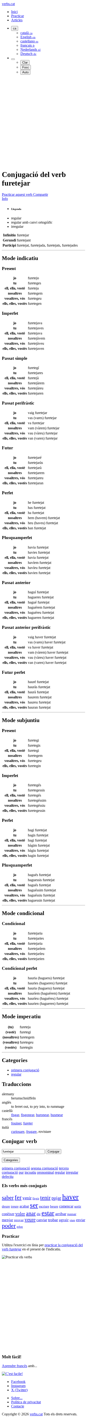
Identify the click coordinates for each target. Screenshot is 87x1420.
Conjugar (53, 1151)
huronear (42, 1115)
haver (70, 1197)
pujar (56, 1197)
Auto (25, 72)
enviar (80, 1220)
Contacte (17, 1406)
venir (27, 1197)
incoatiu (30, 1172)
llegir (35, 1198)
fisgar (15, 1115)
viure (72, 1220)
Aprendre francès (14, 1366)
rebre (20, 1226)
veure (30, 1219)
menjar (7, 1220)
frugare (31, 1132)
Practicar (17, 16)
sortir (77, 1206)
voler (20, 1213)
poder (9, 1225)
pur (21, 1172)
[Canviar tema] (13, 59)
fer (18, 1197)
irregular (72, 1172)
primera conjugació (25, 1070)
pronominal (45, 1172)
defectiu (7, 1177)
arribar (60, 1213)
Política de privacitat (26, 1402)
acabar (24, 1206)
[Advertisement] (43, 121)
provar (19, 1220)
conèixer (8, 1214)
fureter (28, 1123)
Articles (17, 20)
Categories (11, 1160)
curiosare (17, 1132)
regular (16, 1074)
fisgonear (27, 1115)
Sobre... (17, 1398)
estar (48, 1213)
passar (71, 1214)
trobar (53, 1220)
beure (54, 1206)
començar (66, 1206)
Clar (25, 62)
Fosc (25, 67)
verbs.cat (8, 4)
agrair (64, 1220)
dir (39, 1214)
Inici (14, 12)
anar (31, 1213)
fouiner (16, 1123)
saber (8, 1198)
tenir (45, 1198)
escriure (44, 1206)
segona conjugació (44, 1168)
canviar (41, 1220)
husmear (57, 1115)
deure (6, 1206)
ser (34, 1205)
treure (15, 1206)
